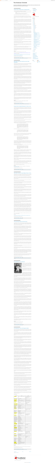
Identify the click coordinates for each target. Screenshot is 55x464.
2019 (33, 20)
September (35, 27)
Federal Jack (34, 53)
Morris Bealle (26, 449)
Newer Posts (15, 451)
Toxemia (14, 258)
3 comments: (21, 257)
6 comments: (21, 57)
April (34, 31)
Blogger (29, 462)
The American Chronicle (20, 2)
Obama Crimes (34, 57)
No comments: (21, 103)
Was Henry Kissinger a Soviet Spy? (37, 44)
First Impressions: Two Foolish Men (19, 261)
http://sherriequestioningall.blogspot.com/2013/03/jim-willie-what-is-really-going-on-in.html (22, 215)
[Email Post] (22, 57)
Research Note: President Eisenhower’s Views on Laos (22, 106)
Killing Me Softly (35, 47)
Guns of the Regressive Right (17, 449)
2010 (33, 51)
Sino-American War (19, 218)
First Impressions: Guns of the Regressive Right (21, 328)
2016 (33, 22)
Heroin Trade (16, 218)
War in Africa (22, 218)
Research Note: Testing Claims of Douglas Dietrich (21, 9)
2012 (33, 50)
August (34, 28)
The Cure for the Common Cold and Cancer (20, 221)
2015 (33, 23)
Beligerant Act (34, 54)
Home (22, 451)
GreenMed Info (34, 10)
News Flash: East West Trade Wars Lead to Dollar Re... (37, 34)
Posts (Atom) (17, 452)
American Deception (35, 55)
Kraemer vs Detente (35, 45)
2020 (33, 19)
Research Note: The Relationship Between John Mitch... (36, 41)
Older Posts (30, 451)
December (35, 25)
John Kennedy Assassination (22, 449)
